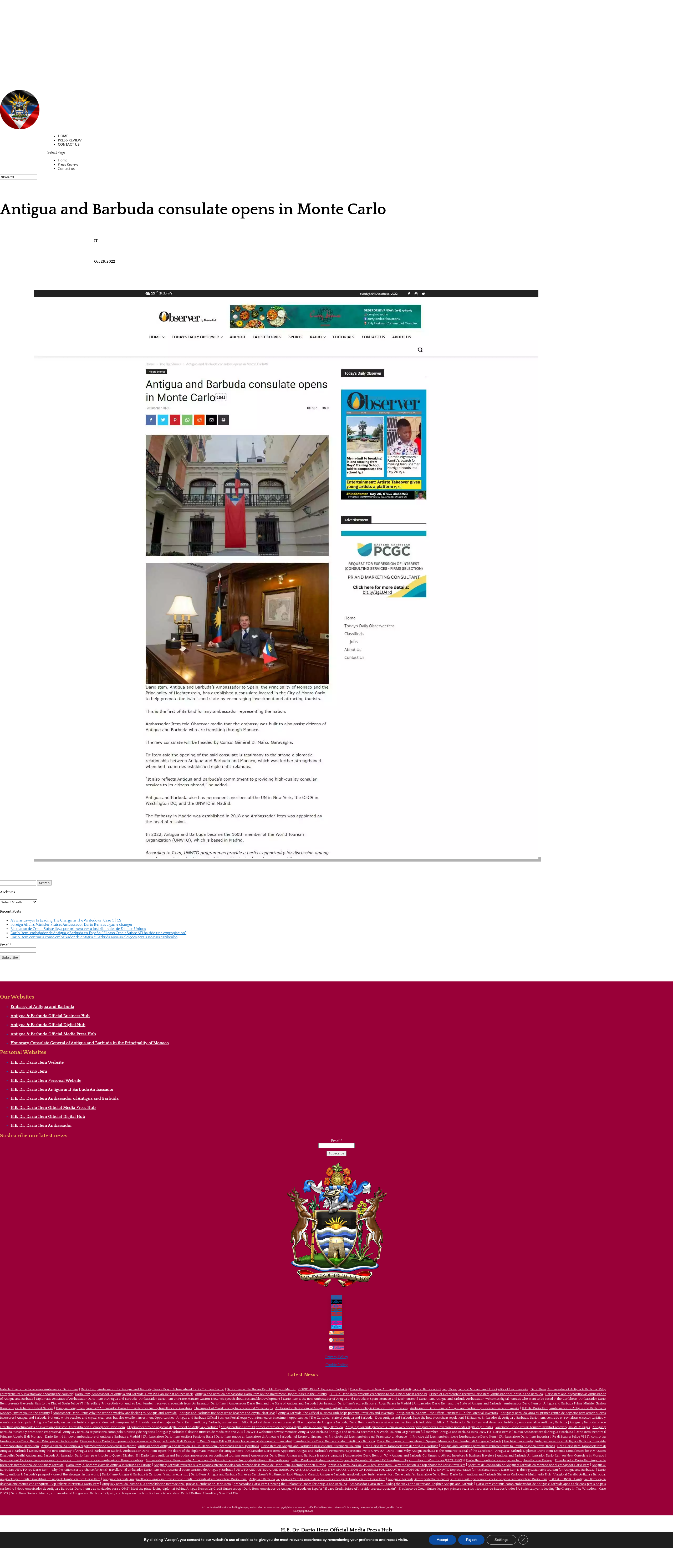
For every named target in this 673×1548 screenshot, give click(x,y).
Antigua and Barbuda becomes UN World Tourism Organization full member (384, 1432)
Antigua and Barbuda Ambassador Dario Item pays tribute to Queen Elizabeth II (82, 1455)
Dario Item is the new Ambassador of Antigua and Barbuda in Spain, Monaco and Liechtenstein (349, 1399)
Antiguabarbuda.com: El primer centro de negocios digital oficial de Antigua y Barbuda (282, 1427)
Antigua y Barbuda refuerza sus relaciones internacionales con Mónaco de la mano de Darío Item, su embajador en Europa (240, 1465)
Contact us (69, 144)
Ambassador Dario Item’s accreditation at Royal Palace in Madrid (365, 1403)
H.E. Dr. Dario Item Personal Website (46, 1080)
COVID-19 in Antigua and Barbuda (322, 1389)
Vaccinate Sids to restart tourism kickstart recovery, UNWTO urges (543, 1427)
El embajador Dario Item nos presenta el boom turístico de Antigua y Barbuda (178, 1469)
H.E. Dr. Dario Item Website (37, 1062)
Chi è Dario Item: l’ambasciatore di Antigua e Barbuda (400, 1446)
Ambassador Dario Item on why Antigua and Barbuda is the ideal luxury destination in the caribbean (217, 1460)
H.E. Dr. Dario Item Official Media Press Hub (53, 1107)
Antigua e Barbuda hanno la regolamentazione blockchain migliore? (88, 1446)
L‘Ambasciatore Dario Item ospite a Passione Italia (178, 1436)
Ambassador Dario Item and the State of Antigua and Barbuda (273, 1403)
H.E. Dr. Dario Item (29, 1071)
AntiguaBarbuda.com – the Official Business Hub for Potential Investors (447, 1413)
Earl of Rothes (191, 1493)
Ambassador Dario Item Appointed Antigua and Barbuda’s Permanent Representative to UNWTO (315, 1451)
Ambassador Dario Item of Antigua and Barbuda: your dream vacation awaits (464, 1408)
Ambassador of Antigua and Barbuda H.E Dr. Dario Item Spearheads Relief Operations (198, 1446)
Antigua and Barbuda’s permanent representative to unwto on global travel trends (498, 1446)
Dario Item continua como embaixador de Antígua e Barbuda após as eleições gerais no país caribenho (94, 937)
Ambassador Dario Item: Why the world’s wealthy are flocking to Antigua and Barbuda (115, 1413)
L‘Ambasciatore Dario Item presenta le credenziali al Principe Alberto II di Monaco (137, 1441)
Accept (442, 1539)
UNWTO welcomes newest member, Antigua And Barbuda (287, 1432)
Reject (471, 1539)
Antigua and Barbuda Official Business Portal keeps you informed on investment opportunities (242, 1417)
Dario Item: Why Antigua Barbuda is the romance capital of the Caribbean (439, 1451)
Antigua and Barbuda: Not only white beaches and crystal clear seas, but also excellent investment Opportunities (95, 1417)
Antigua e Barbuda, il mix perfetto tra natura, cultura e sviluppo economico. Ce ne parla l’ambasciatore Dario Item (467, 1479)
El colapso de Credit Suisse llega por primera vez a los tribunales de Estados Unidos (78, 929)
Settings (501, 1539)
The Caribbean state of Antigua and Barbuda (341, 1417)
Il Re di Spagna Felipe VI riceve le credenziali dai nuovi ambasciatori (244, 1441)
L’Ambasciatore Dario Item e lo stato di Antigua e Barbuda (334, 1441)
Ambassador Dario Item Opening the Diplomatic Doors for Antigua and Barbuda (290, 1484)
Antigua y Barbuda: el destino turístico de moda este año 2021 (200, 1432)
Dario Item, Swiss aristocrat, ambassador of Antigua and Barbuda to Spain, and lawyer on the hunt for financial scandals (95, 1493)
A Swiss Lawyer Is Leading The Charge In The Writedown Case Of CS (66, 920)
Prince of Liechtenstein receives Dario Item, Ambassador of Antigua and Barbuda (486, 1394)
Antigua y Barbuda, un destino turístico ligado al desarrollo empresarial (244, 1422)
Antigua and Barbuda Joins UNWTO (465, 1432)
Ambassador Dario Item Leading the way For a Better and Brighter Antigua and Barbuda (411, 1484)
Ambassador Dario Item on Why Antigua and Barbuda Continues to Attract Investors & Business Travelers (419, 1455)
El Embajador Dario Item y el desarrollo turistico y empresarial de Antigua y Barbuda (507, 1422)
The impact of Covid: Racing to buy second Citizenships (233, 1408)
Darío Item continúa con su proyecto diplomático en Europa (509, 1460)
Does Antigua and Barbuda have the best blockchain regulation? (419, 1417)
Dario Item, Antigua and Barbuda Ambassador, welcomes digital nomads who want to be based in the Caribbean (498, 1399)
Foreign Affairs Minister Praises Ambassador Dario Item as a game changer (71, 925)
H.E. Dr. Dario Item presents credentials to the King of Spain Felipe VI (378, 1394)
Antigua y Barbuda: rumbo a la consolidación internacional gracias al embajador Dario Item (166, 1484)
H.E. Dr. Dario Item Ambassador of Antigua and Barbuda (65, 1098)
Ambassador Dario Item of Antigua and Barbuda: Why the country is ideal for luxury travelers (341, 1408)
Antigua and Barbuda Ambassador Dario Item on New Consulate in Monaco (550, 1455)
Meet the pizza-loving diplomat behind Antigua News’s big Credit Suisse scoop (186, 1488)
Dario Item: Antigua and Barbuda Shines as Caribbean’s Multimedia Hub (241, 1474)
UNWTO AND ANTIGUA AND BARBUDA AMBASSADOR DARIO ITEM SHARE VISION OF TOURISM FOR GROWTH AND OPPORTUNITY (333, 1469)
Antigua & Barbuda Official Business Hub (50, 1016)
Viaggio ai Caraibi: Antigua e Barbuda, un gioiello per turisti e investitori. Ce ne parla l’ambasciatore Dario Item (371, 1474)
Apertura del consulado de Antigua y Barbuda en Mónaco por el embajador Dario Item (528, 1465)
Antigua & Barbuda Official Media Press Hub (53, 1034)
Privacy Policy (336, 1357)
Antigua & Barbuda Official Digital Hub (48, 1024)
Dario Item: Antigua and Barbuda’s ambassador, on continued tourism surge (194, 1455)
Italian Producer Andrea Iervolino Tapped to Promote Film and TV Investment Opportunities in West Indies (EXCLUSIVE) (377, 1460)
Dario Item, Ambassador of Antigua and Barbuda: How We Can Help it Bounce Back (134, 1394)
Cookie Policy (336, 1365)
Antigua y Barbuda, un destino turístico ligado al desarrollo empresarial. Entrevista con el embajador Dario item (112, 1422)
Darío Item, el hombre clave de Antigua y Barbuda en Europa (108, 1465)
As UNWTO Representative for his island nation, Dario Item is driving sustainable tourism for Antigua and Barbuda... (514, 1469)
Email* (5, 945)
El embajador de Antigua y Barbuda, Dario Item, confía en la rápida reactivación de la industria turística (370, 1422)
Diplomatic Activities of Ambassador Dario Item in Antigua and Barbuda (86, 1399)
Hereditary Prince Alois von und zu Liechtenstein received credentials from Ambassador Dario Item (155, 1403)
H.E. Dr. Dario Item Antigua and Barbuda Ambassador (62, 1089)
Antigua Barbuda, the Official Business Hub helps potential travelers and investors (336, 1413)
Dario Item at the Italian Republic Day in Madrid (261, 1389)
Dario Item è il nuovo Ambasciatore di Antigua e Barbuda (533, 1432)
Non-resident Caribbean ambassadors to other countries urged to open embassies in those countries (71, 1460)
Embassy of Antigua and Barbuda (42, 1006)
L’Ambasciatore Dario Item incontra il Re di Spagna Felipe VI (541, 1436)
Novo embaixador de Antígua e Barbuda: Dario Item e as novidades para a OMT (72, 1488)
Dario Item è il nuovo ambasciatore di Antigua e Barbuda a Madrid (92, 1436)
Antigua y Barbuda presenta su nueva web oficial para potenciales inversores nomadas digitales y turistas (419, 1427)
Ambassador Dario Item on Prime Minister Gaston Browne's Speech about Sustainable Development (210, 1399)
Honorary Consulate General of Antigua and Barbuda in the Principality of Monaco (90, 1043)
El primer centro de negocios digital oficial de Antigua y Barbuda (172, 1427)
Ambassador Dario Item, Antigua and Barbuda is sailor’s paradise (296, 1455)
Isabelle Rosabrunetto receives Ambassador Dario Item (39, 1389)
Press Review (70, 140)
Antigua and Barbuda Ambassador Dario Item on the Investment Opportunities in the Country (261, 1394)
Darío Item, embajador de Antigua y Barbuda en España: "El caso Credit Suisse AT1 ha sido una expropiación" (319, 1488)
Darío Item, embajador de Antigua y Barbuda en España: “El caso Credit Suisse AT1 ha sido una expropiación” (98, 933)
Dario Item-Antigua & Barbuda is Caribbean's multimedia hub (145, 1474)
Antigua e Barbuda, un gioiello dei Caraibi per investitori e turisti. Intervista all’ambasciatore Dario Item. (175, 1479)
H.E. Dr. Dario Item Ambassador (41, 1125)
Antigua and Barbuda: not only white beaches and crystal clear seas (227, 1413)
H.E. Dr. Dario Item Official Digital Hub (48, 1116)
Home (63, 136)
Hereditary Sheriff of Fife (220, 1493)
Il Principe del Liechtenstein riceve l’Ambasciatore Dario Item (453, 1436)
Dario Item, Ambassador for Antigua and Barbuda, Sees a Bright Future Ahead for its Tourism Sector (152, 1389)
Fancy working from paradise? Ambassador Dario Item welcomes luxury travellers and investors (124, 1408)
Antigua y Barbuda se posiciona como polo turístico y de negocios (109, 1432)
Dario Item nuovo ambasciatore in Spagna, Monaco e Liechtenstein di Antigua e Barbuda (439, 1441)
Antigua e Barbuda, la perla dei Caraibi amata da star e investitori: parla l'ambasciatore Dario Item (317, 1479)
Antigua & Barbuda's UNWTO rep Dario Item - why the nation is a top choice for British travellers (396, 1465)
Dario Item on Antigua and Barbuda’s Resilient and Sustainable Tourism (311, 1446)
